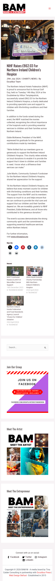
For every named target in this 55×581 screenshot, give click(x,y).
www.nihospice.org (19, 237)
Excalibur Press (44, 572)
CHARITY (26, 79)
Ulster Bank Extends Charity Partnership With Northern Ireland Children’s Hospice (34, 282)
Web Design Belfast (18, 575)
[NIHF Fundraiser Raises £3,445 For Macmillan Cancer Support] (15, 271)
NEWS (34, 79)
